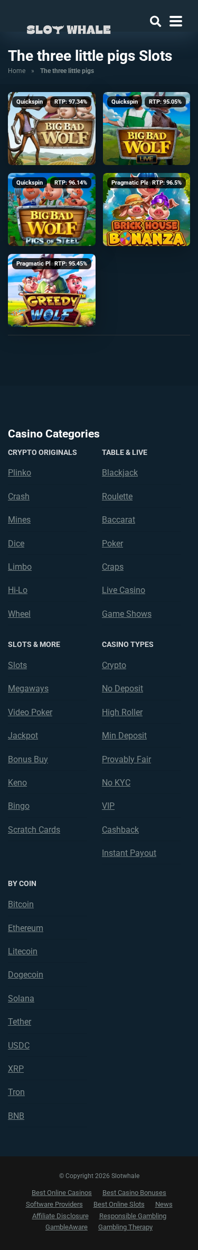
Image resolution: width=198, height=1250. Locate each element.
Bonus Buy (28, 759)
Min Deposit (124, 736)
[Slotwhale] (69, 27)
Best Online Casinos (62, 1193)
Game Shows (127, 614)
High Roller (122, 712)
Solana (21, 998)
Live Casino (123, 590)
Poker (112, 544)
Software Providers (54, 1204)
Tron (16, 1092)
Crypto (114, 665)
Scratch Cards (34, 830)
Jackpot (23, 736)
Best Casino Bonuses (134, 1193)
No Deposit (122, 688)
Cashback (120, 830)
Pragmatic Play (131, 182)
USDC (19, 1046)
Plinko (19, 473)
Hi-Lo (17, 590)
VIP (108, 806)
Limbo (20, 567)
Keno (17, 783)
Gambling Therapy (125, 1227)
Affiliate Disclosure (60, 1216)
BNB (16, 1116)
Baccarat (118, 520)
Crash (19, 496)
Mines (19, 520)
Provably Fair (126, 759)
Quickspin (29, 101)
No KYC (116, 783)
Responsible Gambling (132, 1216)
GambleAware (66, 1227)
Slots (17, 665)
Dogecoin (25, 975)
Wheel (19, 614)
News (164, 1204)
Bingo (19, 806)
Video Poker (30, 712)
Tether (19, 1022)
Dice (16, 544)
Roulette (117, 496)
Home (16, 71)
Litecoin (22, 951)
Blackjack (120, 473)
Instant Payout (129, 853)
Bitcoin (21, 904)
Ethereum (25, 928)
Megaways (28, 688)
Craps (113, 567)
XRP (16, 1069)
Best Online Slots (119, 1204)
